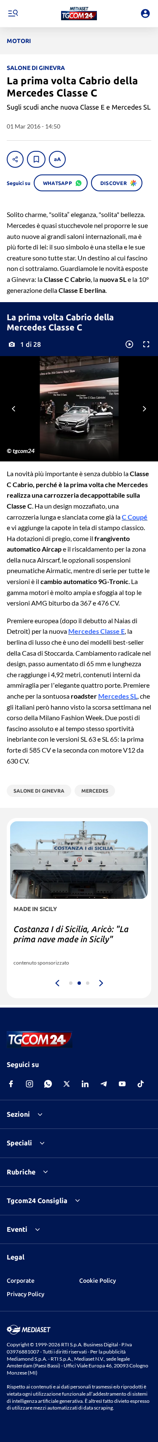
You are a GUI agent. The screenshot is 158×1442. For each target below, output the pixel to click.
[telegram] (103, 1084)
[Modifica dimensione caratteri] (57, 159)
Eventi (17, 1229)
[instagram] (29, 1084)
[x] (66, 1084)
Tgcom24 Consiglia (37, 1200)
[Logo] (79, 13)
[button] (79, 13)
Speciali (19, 1143)
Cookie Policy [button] (97, 1280)
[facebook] (11, 1084)
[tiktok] (141, 1084)
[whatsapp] (48, 1084)
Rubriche (21, 1172)
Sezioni (18, 1114)
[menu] (13, 13)
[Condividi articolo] (15, 159)
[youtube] (122, 1084)
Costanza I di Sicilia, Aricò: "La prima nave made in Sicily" (71, 934)
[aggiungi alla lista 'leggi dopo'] (36, 159)
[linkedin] (85, 1084)
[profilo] (145, 13)
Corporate (21, 1280)
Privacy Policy (25, 1294)
